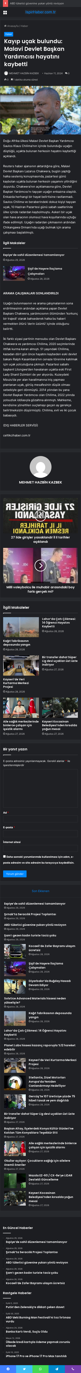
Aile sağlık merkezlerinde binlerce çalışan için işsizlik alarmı (21, 725)
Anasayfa (12, 25)
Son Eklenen (40, 891)
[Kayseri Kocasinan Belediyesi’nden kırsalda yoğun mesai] (60, 708)
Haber (24, 25)
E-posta (9, 827)
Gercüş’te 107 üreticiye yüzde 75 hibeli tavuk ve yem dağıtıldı (52, 1098)
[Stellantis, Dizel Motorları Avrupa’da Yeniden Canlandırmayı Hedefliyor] (15, 1083)
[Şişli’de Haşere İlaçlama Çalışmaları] (14, 273)
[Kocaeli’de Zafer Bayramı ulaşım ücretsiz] (15, 951)
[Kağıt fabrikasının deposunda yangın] (21, 627)
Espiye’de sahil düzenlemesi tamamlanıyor (33, 255)
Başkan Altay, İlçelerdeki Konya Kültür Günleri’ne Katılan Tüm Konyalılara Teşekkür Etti (39, 1131)
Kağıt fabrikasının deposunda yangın (16, 643)
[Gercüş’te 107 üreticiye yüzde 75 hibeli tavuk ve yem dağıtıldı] (15, 1101)
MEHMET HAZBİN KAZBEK (24, 73)
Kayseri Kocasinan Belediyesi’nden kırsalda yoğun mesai (59, 725)
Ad (6, 812)
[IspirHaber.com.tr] (40, 12)
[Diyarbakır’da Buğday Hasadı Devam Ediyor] (15, 986)
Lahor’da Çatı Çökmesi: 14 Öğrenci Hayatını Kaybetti (59, 622)
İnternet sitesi (12, 842)
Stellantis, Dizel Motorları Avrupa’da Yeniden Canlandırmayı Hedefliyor (47, 1082)
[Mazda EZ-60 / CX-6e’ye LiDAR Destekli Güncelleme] (15, 1180)
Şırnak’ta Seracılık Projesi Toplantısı (30, 914)
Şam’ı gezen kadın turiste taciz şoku (30, 935)
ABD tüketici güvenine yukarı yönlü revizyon (37, 3)
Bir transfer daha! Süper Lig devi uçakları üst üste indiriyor (60, 661)
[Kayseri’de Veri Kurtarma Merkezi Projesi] (21, 665)
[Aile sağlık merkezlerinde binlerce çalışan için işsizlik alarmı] (21, 708)
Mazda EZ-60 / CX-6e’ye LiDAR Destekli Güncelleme (50, 1177)
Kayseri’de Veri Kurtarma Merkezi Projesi (16, 683)
